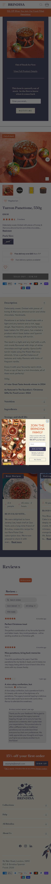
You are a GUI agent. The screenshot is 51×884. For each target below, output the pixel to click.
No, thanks (37, 459)
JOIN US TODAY (37, 449)
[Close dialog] (47, 421)
